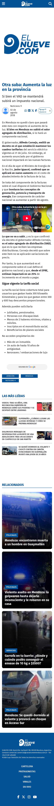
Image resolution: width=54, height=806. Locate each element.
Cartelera (27, 766)
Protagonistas (27, 771)
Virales (27, 781)
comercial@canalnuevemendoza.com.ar (32, 753)
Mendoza (29, 376)
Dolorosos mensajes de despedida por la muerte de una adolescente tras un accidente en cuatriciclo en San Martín (18, 435)
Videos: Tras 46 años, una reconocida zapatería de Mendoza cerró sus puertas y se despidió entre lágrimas (18, 406)
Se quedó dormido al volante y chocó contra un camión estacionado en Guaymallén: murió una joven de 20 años (34, 451)
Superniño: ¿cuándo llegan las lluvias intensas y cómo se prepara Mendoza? (34, 421)
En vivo (27, 787)
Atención (10, 376)
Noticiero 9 (16, 106)
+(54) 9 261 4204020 (9, 755)
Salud (27, 776)
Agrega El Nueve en (42, 110)
